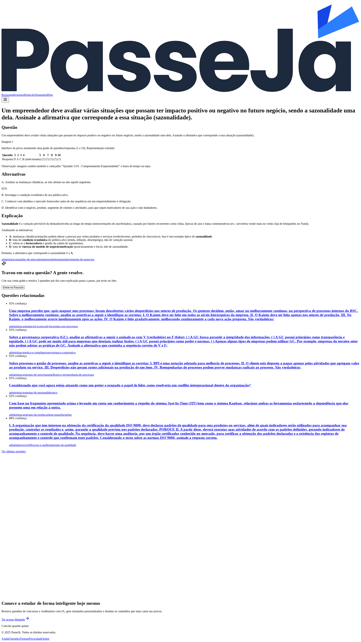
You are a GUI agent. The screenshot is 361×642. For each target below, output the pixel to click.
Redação (29, 94)
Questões (14, 638)
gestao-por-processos (65, 326)
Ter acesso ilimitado (13, 619)
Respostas (7, 94)
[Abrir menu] (5, 100)
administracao (10, 259)
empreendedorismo (52, 259)
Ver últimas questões (14, 451)
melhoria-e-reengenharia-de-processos (71, 374)
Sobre (45, 638)
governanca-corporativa (62, 352)
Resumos (18, 94)
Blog (50, 94)
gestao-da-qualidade (64, 445)
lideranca (52, 392)
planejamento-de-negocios (78, 259)
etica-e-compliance (36, 352)
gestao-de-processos (37, 374)
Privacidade (35, 638)
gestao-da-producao (37, 414)
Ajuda (5, 638)
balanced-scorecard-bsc (39, 326)
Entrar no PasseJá (13, 287)
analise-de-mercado (29, 259)
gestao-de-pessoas (36, 392)
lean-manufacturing (60, 414)
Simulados (41, 94)
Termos (24, 638)
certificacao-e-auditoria (38, 445)
